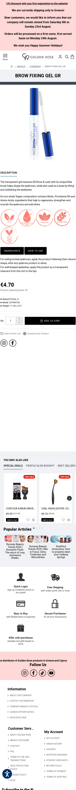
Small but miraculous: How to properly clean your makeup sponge (61, 552)
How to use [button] (35, 250)
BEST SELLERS (66, 465)
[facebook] (12, 343)
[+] (19, 319)
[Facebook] (33, 672)
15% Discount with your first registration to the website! (37, 3)
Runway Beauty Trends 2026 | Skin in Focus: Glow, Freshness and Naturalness (38, 552)
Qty (2, 320)
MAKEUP (21, 66)
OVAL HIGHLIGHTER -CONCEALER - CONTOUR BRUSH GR (56, 508)
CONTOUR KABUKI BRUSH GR (21, 508)
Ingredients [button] (12, 250)
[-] (19, 323)
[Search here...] (67, 57)
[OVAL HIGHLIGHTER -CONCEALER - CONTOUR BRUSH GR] (55, 490)
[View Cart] (72, 57)
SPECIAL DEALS (13, 465)
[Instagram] (3, 343)
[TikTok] (42, 672)
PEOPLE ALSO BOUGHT (40, 465)
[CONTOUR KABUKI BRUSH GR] (20, 490)
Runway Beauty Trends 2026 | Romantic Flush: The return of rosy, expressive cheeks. (15, 551)
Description (8, 172)
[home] (12, 66)
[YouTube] (51, 672)
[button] (50, 321)
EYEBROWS (35, 66)
